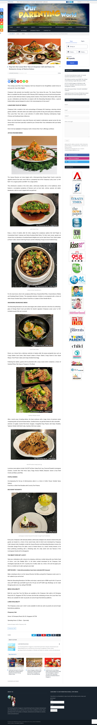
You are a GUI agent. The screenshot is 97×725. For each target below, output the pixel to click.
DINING (70, 27)
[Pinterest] (18, 81)
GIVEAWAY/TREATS (35, 30)
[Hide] (0, 33)
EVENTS (33, 27)
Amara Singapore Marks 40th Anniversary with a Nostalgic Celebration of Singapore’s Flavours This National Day (34, 672)
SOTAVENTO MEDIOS (19, 723)
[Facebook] (9, 81)
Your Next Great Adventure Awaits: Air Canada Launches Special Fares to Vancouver (75, 75)
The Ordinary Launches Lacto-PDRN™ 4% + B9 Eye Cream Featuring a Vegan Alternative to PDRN (76, 80)
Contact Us (47, 30)
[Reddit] (21, 81)
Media (25, 27)
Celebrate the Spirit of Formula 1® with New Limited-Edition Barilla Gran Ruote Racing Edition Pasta (16, 672)
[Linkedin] (15, 81)
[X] (12, 81)
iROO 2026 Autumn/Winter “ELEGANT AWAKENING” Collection (32, 2)
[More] (27, 81)
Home (11, 27)
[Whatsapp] (24, 81)
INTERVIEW (24, 30)
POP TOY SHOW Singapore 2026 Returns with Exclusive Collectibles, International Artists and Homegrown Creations (75, 85)
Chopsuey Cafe (11, 628)
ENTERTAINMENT (59, 27)
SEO (12, 723)
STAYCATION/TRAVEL (81, 27)
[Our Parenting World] (48, 14)
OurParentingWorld (13, 73)
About (18, 27)
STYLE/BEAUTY (13, 30)
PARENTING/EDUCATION (45, 27)
